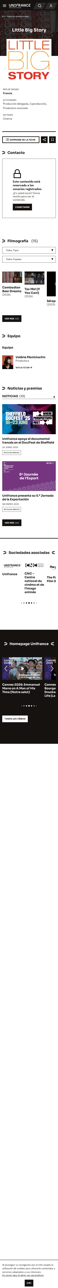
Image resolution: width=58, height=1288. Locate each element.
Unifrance (9, 574)
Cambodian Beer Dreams (11, 289)
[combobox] (29, 250)
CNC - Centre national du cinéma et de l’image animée (34, 583)
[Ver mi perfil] (51, 6)
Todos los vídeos (15, 718)
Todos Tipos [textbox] (12, 250)
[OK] (29, 1283)
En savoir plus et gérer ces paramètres (23, 1275)
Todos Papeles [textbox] (14, 259)
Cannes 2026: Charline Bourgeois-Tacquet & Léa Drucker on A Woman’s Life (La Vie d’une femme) (21, 690)
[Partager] (44, 139)
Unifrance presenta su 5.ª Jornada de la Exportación (28, 497)
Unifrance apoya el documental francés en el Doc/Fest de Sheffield (28, 440)
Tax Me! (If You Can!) (32, 291)
